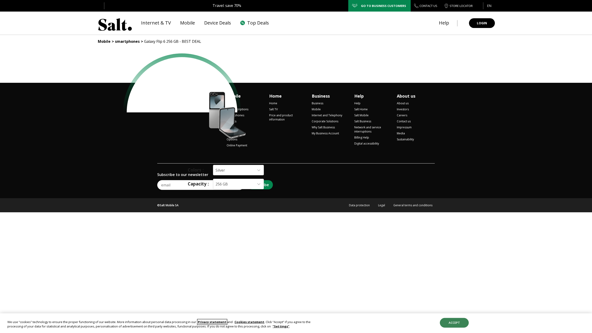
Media (401, 133)
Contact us (404, 121)
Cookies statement (249, 322)
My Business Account (325, 133)
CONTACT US (428, 6)
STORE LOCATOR (461, 6)
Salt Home (361, 109)
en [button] (489, 5)
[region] (296, 323)
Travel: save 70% (227, 5)
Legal (381, 205)
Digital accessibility (366, 143)
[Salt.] (115, 23)
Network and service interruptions (367, 129)
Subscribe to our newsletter (182, 174)
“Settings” (281, 326)
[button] (489, 5)
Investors (403, 109)
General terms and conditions (412, 205)
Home (275, 96)
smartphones (127, 41)
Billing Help (361, 137)
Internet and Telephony (327, 115)
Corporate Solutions (325, 121)
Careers (402, 115)
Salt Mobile (361, 115)
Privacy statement (212, 322)
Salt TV (273, 109)
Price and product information (281, 117)
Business (321, 96)
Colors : (196, 170)
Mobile (104, 41)
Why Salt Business (323, 127)
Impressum (404, 127)
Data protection (359, 205)
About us (406, 96)
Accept (454, 323)
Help (359, 96)
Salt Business (362, 121)
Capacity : (198, 184)
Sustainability (405, 139)
